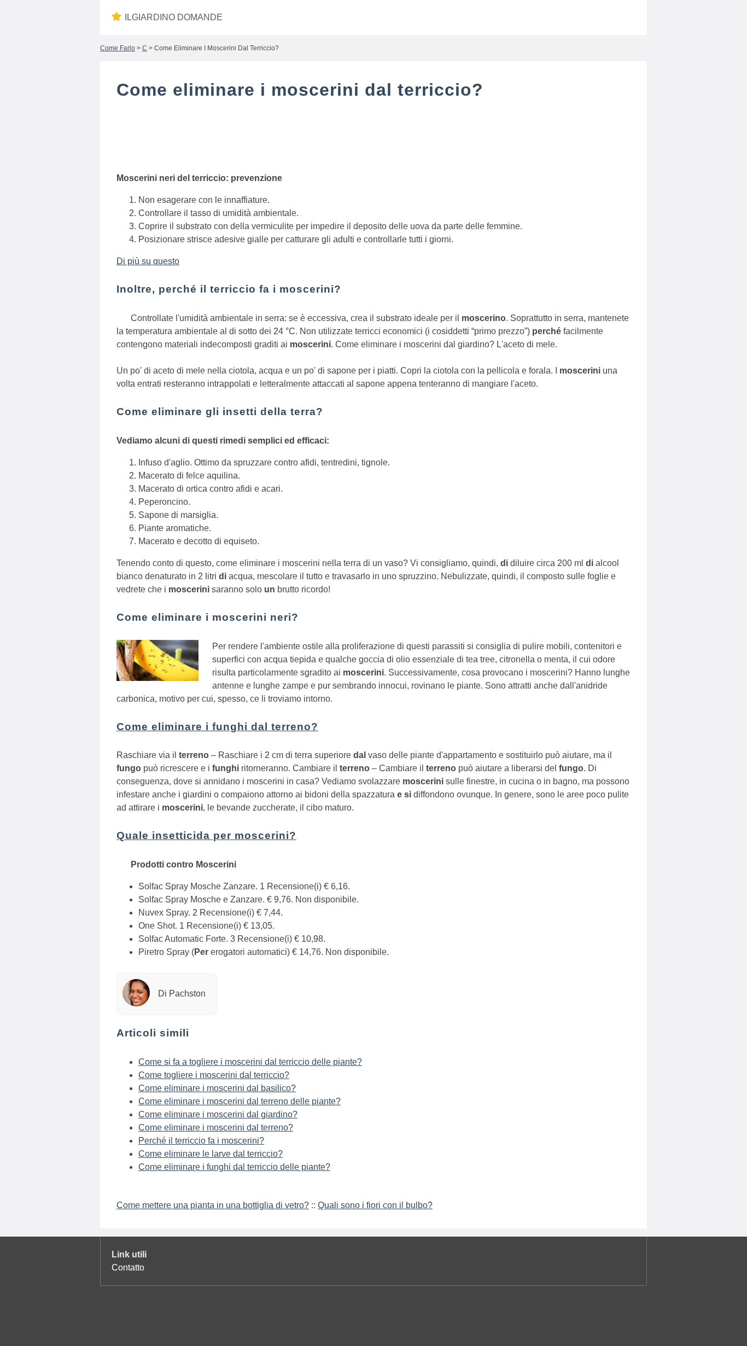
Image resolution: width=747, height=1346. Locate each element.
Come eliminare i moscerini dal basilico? (217, 1088)
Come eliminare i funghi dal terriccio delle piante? (234, 1167)
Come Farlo (117, 48)
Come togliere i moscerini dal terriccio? (213, 1075)
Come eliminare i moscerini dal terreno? (215, 1127)
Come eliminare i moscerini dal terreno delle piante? (239, 1101)
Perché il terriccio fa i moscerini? (201, 1140)
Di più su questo (147, 261)
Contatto (128, 1267)
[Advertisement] (373, 138)
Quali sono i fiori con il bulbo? (375, 1205)
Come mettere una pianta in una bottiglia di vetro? (212, 1205)
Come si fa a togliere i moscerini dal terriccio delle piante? (250, 1062)
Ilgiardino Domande (174, 17)
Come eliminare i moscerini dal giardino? (217, 1114)
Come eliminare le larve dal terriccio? (210, 1153)
